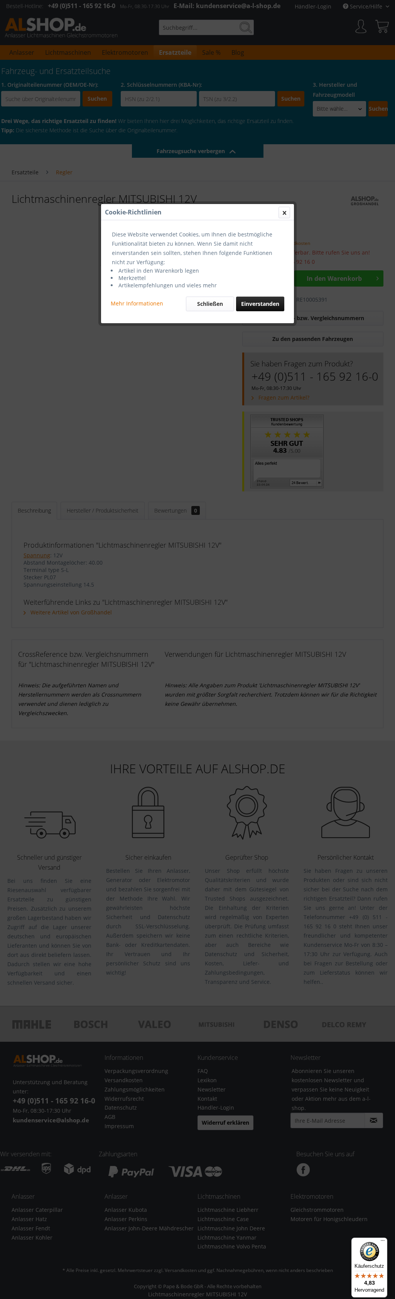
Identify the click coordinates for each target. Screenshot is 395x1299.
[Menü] (382, 1242)
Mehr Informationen (137, 303)
